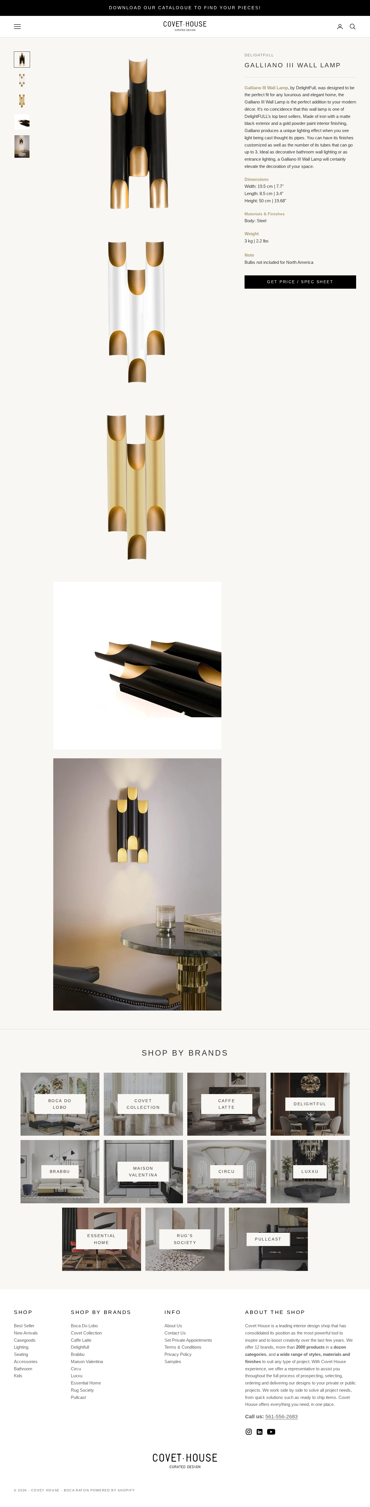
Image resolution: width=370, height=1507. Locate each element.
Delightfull (80, 1347)
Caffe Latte (226, 1104)
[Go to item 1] (22, 59)
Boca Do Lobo (60, 1104)
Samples (172, 1361)
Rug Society (82, 1390)
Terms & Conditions (182, 1347)
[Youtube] (271, 1432)
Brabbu (60, 1171)
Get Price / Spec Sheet (300, 282)
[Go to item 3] (22, 101)
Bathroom (23, 1368)
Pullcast (268, 1239)
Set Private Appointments (188, 1340)
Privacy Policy (178, 1354)
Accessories (26, 1361)
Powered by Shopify (112, 1490)
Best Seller (24, 1325)
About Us (173, 1325)
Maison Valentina (143, 1171)
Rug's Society (185, 1239)
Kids (18, 1375)
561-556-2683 (281, 1416)
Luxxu (310, 1171)
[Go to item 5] (22, 146)
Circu (227, 1171)
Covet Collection (143, 1104)
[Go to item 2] (22, 80)
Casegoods (25, 1340)
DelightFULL (259, 55)
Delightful (310, 1104)
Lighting (21, 1347)
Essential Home (101, 1239)
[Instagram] (248, 1431)
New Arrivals (26, 1332)
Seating (21, 1354)
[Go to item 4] (22, 122)
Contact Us (175, 1332)
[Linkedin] (259, 1432)
